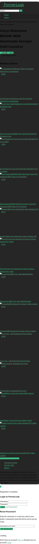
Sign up (21, 540)
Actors (6, 17)
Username (4, 501)
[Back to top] (0, 486)
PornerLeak (13, 4)
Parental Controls (10, 463)
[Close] (0, 489)
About (4, 53)
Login (2, 507)
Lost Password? (11, 507)
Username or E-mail (7, 526)
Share (11, 53)
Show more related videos (9, 458)
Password (3, 504)
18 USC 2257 (9, 465)
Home (6, 15)
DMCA (6, 468)
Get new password (6, 529)
